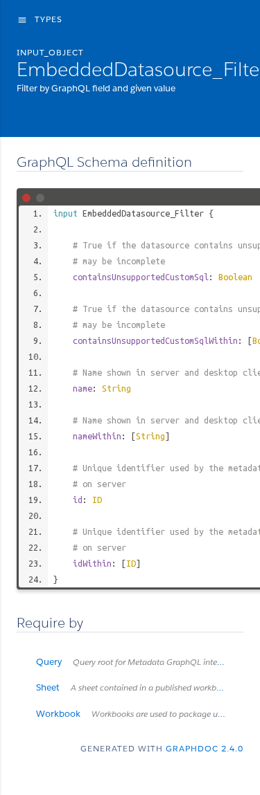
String (116, 388)
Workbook (139, 714)
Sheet (134, 687)
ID (97, 499)
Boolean (235, 277)
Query (136, 662)
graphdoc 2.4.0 (204, 748)
